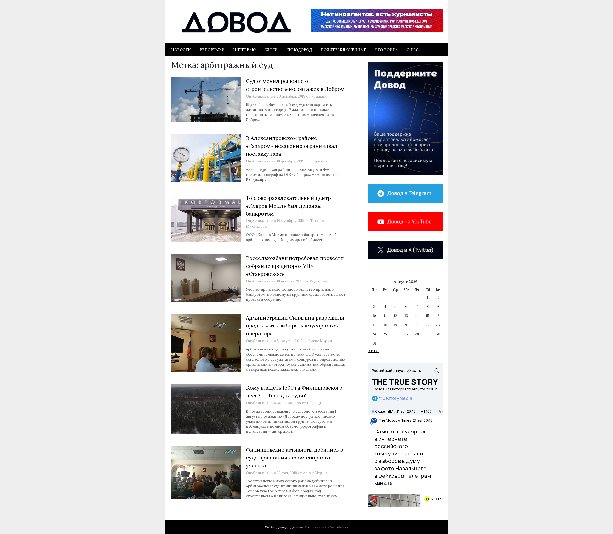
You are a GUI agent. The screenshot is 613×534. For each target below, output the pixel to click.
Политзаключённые (343, 49)
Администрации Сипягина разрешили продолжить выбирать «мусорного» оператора (295, 325)
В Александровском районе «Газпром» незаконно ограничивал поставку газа (291, 146)
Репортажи (212, 49)
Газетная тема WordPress (326, 527)
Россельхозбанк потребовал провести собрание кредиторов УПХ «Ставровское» (295, 266)
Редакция (320, 96)
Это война (386, 49)
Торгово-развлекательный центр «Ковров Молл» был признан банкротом (288, 206)
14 (417, 315)
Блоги (271, 49)
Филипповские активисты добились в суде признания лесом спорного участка (294, 457)
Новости (181, 49)
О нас (413, 49)
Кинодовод (299, 49)
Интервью (244, 49)
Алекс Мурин (320, 341)
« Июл (373, 351)
